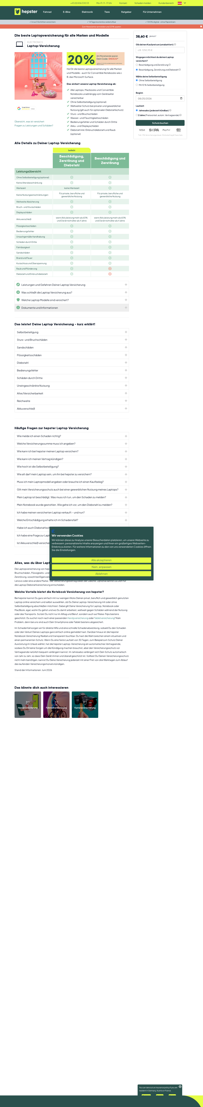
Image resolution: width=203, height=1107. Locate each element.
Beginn (139, 92)
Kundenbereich (166, 3)
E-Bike (66, 11)
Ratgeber (126, 11)
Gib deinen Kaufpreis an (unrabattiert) (154, 44)
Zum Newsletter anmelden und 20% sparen (101, 26)
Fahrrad (47, 11)
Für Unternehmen (152, 11)
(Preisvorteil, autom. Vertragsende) (158, 115)
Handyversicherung (77, 618)
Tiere (107, 11)
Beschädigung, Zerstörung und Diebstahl (159, 69)
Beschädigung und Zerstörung (154, 64)
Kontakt (123, 3)
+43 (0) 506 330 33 (79, 3)
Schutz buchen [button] (160, 122)
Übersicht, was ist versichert (29, 121)
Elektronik (87, 11)
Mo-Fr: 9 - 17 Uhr (104, 3)
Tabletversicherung (104, 618)
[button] (170, 64)
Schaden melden (142, 3)
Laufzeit (140, 105)
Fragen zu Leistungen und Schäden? (34, 125)
